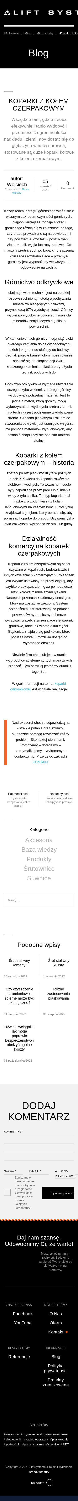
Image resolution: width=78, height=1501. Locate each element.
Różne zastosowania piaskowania (58, 993)
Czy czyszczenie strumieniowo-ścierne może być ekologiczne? (19, 996)
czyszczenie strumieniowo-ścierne (45, 1434)
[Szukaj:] (39, 900)
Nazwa (10, 1171)
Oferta (56, 1322)
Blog (55, 1356)
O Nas (56, 1313)
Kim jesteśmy (55, 1304)
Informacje (56, 1348)
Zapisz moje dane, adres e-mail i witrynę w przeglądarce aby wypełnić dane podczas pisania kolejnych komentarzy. (25, 1192)
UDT (66, 1444)
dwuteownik (13, 1439)
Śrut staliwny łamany (19, 962)
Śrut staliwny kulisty (58, 962)
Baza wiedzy (39, 849)
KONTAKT (41, 762)
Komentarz (13, 1131)
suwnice (53, 1444)
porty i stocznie (34, 1444)
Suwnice (39, 878)
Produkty (39, 859)
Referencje (19, 1356)
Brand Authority (39, 1471)
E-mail (35, 1171)
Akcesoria (39, 840)
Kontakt (55, 1331)
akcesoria (12, 1434)
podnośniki (13, 1444)
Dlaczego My (19, 1348)
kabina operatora (37, 1439)
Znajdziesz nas (19, 1304)
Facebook (23, 1313)
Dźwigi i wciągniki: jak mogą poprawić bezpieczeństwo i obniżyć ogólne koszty (19, 1038)
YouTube (23, 1322)
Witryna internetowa (65, 1173)
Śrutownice (39, 868)
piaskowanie (60, 1439)
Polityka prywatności (56, 1368)
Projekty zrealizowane (56, 1382)
